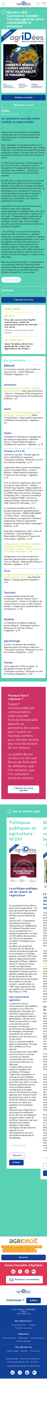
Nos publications (9, 1338)
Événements (23, 1338)
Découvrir (17, 1156)
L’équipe (32, 1325)
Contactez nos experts (23, 1328)
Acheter (16, 1163)
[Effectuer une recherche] (38, 3)
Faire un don (35, 1351)
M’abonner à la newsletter (27, 1280)
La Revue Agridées (23, 1341)
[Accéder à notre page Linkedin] (13, 1271)
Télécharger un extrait (23, 105)
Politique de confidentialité (29, 1359)
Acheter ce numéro (23, 98)
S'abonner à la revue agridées (23, 789)
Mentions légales (12, 1359)
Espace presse (12, 1351)
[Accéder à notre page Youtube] (27, 1271)
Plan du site (35, 1362)
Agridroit (24, 1351)
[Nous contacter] (44, 3)
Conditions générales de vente (18, 1362)
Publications (23, 1334)
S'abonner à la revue (23, 300)
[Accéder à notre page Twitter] (20, 1271)
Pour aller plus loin (23, 1347)
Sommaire (7, 290)
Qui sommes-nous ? (23, 1321)
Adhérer (33, 1301)
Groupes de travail (37, 1338)
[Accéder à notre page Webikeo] (33, 1271)
